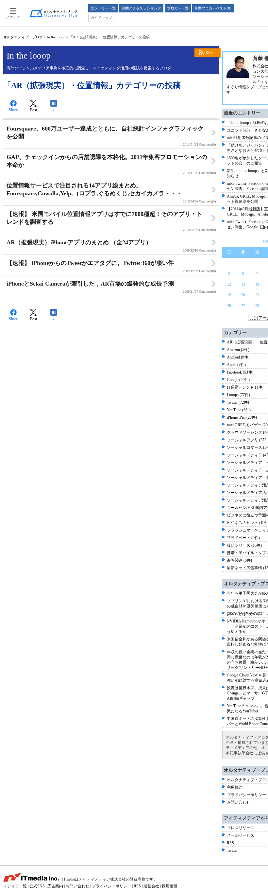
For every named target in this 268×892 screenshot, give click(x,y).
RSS (209, 52)
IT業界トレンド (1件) (245, 387)
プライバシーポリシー (246, 795)
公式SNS (37, 886)
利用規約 (235, 787)
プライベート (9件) (243, 537)
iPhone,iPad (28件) (242, 417)
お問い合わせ (238, 802)
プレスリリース (240, 828)
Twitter (232, 850)
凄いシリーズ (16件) (244, 545)
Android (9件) (238, 357)
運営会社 (151, 886)
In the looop (56, 37)
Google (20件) (238, 379)
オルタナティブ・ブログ (23, 37)
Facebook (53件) (240, 372)
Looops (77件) (238, 395)
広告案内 (55, 886)
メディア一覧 (15, 886)
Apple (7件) (236, 364)
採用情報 (169, 886)
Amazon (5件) (238, 349)
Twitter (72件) (238, 402)
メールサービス (240, 835)
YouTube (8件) (239, 410)
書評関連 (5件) (239, 560)
